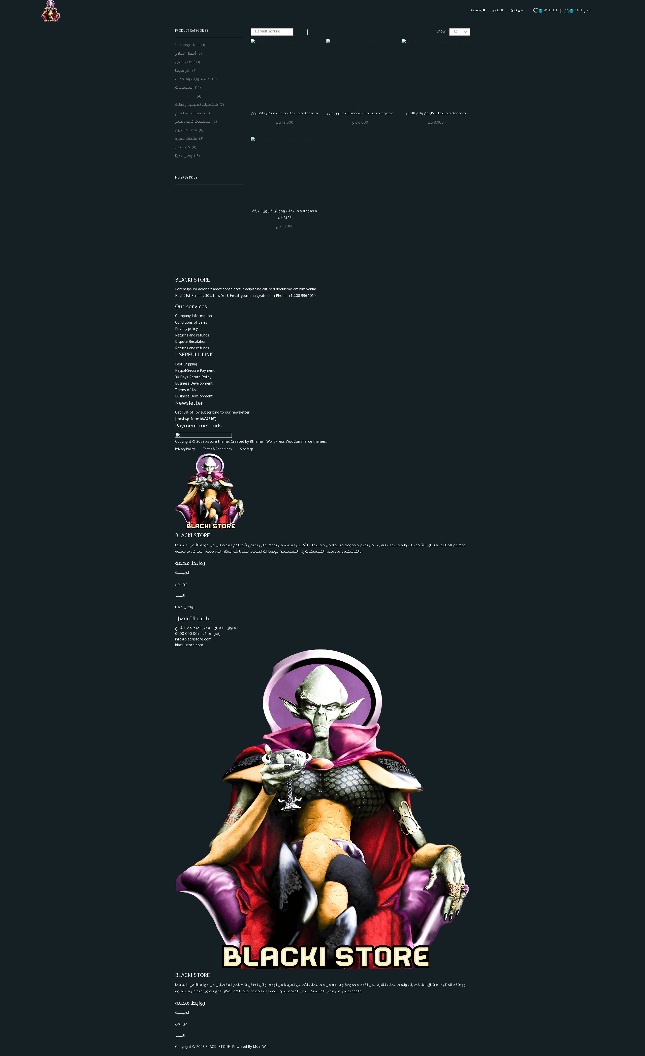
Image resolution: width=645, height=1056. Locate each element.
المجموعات (184, 88)
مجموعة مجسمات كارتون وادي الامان (436, 114)
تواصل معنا (185, 608)
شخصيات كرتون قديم (193, 122)
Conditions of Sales (191, 323)
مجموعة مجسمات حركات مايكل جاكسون (284, 114)
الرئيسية (478, 11)
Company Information (193, 317)
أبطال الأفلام (185, 54)
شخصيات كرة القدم (191, 114)
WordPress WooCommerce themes (296, 442)
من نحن (516, 11)
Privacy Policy (185, 449)
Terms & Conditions (217, 449)
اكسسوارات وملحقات (192, 80)
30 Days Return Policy (193, 378)
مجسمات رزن (186, 131)
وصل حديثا (183, 156)
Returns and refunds (192, 336)
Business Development (194, 384)
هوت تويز (182, 148)
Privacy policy (186, 329)
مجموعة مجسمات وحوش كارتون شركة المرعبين (284, 215)
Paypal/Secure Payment (195, 371)
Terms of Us (185, 391)
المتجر (498, 11)
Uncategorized (187, 46)
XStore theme (217, 442)
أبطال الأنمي (185, 63)
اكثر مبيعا (182, 71)
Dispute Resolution (190, 342)
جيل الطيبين (185, 97)
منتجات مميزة (186, 139)
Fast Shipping (186, 365)
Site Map (246, 449)
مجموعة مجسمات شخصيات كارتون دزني (360, 114)
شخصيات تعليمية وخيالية (196, 105)
